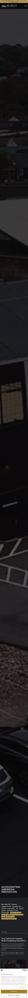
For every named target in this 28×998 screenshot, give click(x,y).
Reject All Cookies (14, 995)
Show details (22, 987)
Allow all (14, 991)
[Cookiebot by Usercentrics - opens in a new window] (21, 970)
